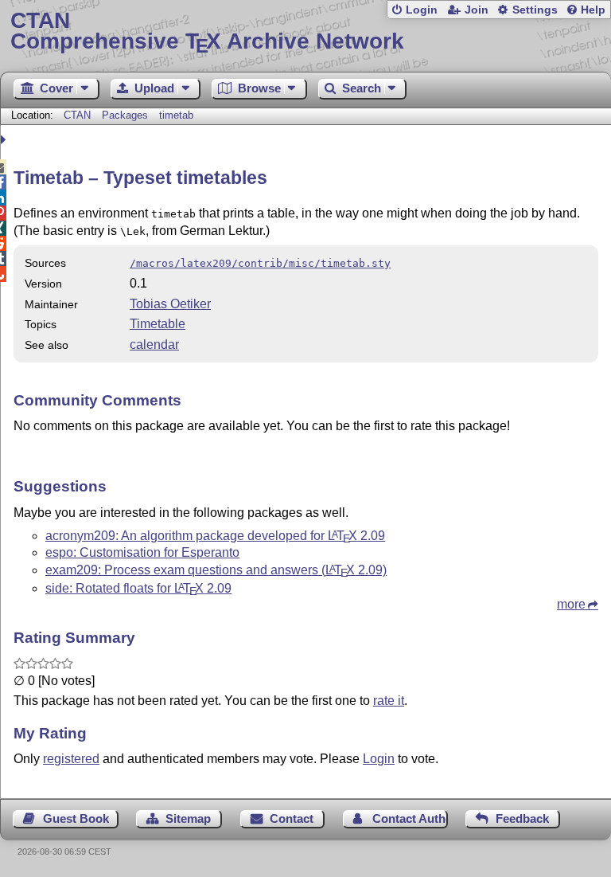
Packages (126, 115)
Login (422, 10)
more (571, 604)
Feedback (522, 818)
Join (476, 10)
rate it (388, 700)
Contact (291, 818)
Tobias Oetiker (170, 304)
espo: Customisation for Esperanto (142, 552)
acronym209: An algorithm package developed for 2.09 (215, 535)
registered (71, 758)
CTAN (77, 115)
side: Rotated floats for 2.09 (138, 588)
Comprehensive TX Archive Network (207, 31)
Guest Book (76, 818)
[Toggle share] (5, 139)
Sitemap (188, 818)
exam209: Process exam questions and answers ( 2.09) (216, 570)
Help (593, 10)
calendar (154, 344)
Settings (535, 10)
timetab (176, 115)
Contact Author (410, 818)
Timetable (157, 324)
